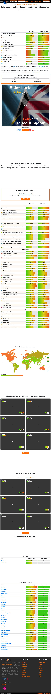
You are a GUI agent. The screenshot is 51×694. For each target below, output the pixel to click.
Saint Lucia (24, 4)
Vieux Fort (3, 563)
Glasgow (3, 591)
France (40, 672)
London (3, 587)
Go (26, 1)
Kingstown (24, 666)
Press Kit (3, 684)
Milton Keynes (4, 636)
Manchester (4, 593)
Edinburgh (3, 602)
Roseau (24, 668)
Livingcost (31, 10)
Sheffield (3, 604)
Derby (2, 628)
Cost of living (34, 1)
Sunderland (4, 619)
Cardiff (3, 606)
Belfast (3, 617)
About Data (40, 693)
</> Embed (25, 130)
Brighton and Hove (5, 630)
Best (40, 1)
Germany (41, 670)
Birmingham (4, 589)
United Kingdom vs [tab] (29, 477)
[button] (18, 129)
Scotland (24, 672)
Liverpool (3, 600)
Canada (40, 664)
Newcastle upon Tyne (6, 613)
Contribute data (25, 198)
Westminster (4, 649)
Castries (3, 560)
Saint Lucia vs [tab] (20, 477)
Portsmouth (4, 641)
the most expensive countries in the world (40, 68)
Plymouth (3, 645)
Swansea (3, 647)
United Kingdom (33, 4)
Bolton (3, 608)
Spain (40, 676)
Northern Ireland (26, 676)
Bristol (3, 598)
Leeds (2, 595)
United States (42, 662)
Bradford (3, 621)
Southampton (4, 634)
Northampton (4, 632)
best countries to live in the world (32, 72)
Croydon (3, 639)
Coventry (3, 611)
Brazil (40, 666)
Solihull (3, 624)
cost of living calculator (7, 664)
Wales (23, 674)
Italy (40, 674)
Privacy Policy (47, 693)
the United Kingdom (39, 66)
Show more (25, 452)
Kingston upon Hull (6, 643)
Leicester (3, 615)
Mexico (40, 668)
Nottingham (4, 626)
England (24, 670)
